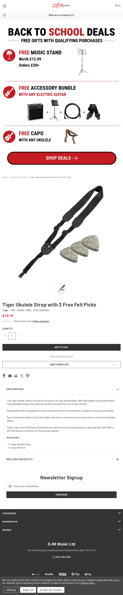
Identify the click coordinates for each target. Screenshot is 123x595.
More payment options (61, 356)
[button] (40, 321)
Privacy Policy (87, 582)
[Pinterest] (27, 376)
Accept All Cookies (51, 590)
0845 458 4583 (63, 557)
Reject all (28, 590)
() (119, 5)
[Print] (15, 376)
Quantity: (7, 328)
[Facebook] (4, 376)
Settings (11, 590)
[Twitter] (21, 376)
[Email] (10, 376)
